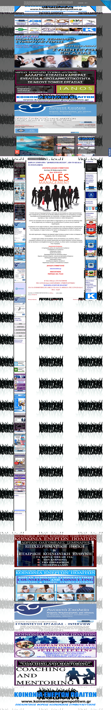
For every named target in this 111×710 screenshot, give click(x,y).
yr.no (25, 295)
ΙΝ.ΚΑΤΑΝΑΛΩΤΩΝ (20, 329)
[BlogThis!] (57, 293)
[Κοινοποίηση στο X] (59, 293)
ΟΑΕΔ (20, 323)
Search (89, 169)
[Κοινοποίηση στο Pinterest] (61, 293)
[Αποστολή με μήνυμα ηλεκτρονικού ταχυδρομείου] (56, 293)
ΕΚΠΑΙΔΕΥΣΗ (34, 294)
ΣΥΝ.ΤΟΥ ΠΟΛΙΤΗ (20, 332)
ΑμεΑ (20, 335)
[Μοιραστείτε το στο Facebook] (60, 293)
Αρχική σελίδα (55, 299)
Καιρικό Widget (20, 288)
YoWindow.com (17, 295)
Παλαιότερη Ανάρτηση (78, 299)
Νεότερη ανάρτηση (32, 299)
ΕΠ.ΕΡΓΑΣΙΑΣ (20, 326)
